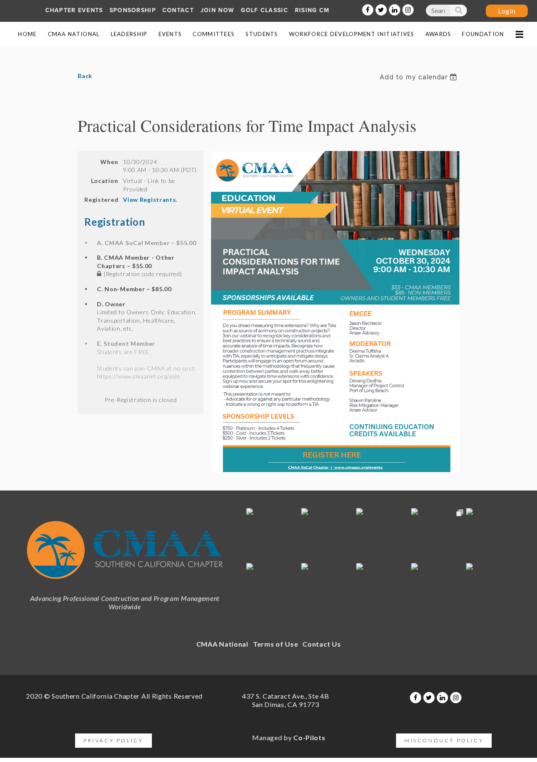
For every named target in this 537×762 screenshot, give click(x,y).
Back (85, 75)
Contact (178, 10)
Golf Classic (264, 10)
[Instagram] (408, 10)
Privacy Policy (113, 740)
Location (104, 180)
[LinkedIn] (394, 10)
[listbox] (419, 77)
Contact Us (321, 644)
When (109, 161)
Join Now (217, 10)
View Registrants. (150, 199)
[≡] (519, 34)
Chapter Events (74, 10)
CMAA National (222, 644)
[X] (381, 10)
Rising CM (312, 10)
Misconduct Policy (443, 740)
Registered (101, 199)
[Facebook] (367, 10)
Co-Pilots (309, 737)
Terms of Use (275, 644)
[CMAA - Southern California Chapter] (124, 583)
